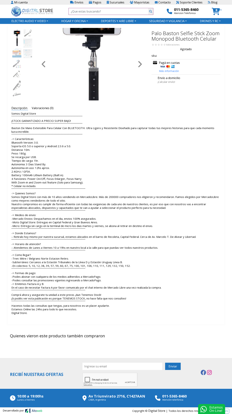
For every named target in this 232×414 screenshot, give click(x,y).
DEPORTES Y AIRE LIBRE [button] (117, 21)
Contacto (164, 2)
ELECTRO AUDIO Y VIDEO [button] (28, 21)
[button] (217, 11)
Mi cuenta (20, 2)
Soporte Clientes (190, 2)
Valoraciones (172, 45)
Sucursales (116, 2)
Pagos (96, 2)
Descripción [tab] (19, 108)
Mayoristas (141, 2)
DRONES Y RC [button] (209, 21)
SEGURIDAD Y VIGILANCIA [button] (167, 21)
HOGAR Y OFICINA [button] (73, 21)
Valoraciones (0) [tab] (42, 108)
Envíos (78, 2)
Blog (214, 2)
